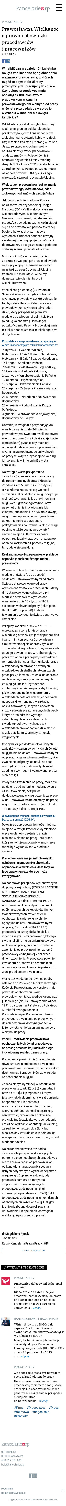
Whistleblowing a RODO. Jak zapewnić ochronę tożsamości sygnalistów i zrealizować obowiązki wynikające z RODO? (39, 1330)
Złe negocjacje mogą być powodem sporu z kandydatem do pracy (37, 1374)
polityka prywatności (13, 1492)
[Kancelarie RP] (33, 10)
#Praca (54, 1407)
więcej (37, 1307)
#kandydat (21, 1416)
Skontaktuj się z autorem (34, 1251)
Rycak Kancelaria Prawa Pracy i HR (25, 1243)
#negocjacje (40, 1412)
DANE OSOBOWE (25, 1319)
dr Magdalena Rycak (15, 1233)
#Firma (19, 1407)
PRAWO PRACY (12, 22)
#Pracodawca (36, 1407)
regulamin (7, 1488)
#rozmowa (21, 1412)
